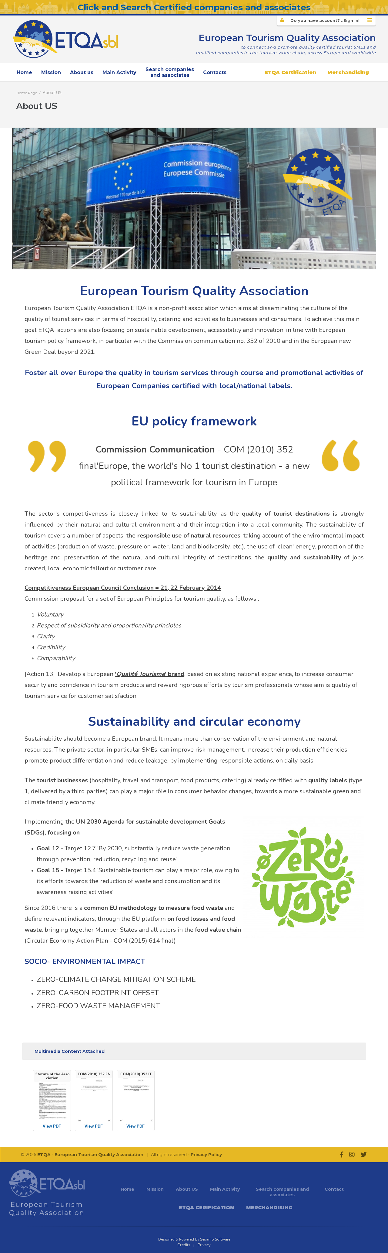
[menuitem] (24, 72)
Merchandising (348, 72)
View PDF (52, 1126)
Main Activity (119, 72)
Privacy (204, 1245)
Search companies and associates (282, 1191)
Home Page (26, 92)
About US (52, 92)
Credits (183, 1245)
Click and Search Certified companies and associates (194, 7)
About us (81, 72)
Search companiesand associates (170, 72)
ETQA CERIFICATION (206, 1207)
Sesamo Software (215, 1239)
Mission (51, 72)
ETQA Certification (290, 72)
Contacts (214, 72)
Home (24, 72)
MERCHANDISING (269, 1207)
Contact (334, 1189)
